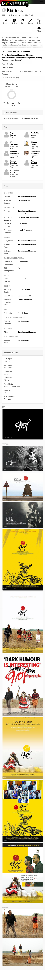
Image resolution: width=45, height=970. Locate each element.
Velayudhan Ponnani (14, 171)
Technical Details (11, 352)
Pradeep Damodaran (14, 152)
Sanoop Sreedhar (13, 162)
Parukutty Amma (23, 51)
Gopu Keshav (11, 51)
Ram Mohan (22, 224)
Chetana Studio (24, 289)
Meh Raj (21, 268)
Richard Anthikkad (25, 299)
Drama (10, 68)
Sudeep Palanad (24, 213)
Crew (6, 186)
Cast (6, 127)
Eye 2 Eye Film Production (28, 217)
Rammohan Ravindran (35, 152)
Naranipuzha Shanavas (27, 196)
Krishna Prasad (34, 143)
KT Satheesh (14, 143)
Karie (12, 10)
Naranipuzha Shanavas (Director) (19, 55)
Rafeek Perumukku (25, 230)
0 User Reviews (10, 112)
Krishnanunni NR (24, 296)
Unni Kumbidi (34, 162)
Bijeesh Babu (23, 313)
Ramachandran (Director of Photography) (18, 57)
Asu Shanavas (23, 321)
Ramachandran (24, 262)
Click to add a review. (29, 118)
